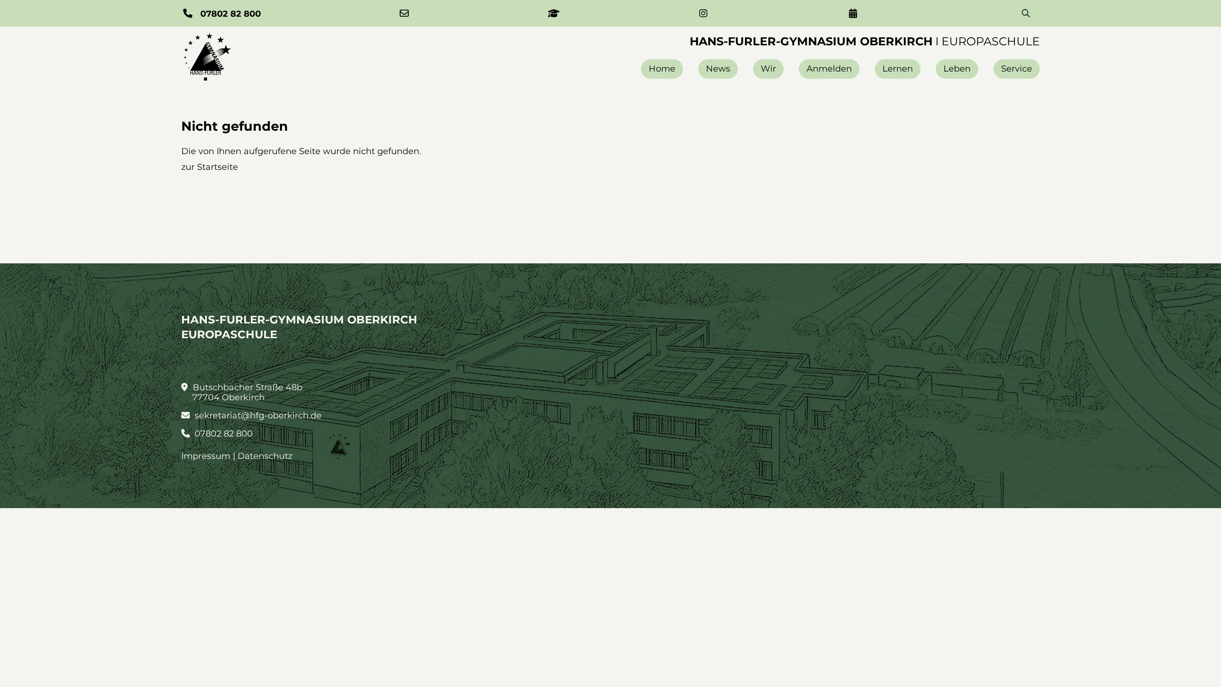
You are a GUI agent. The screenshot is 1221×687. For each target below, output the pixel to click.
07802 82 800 (222, 434)
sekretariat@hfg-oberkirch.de (256, 416)
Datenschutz (265, 456)
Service (1016, 68)
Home (662, 68)
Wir (768, 68)
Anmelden (829, 68)
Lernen (897, 68)
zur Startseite (209, 167)
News (718, 68)
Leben (957, 68)
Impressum (205, 456)
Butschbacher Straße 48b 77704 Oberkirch (246, 392)
